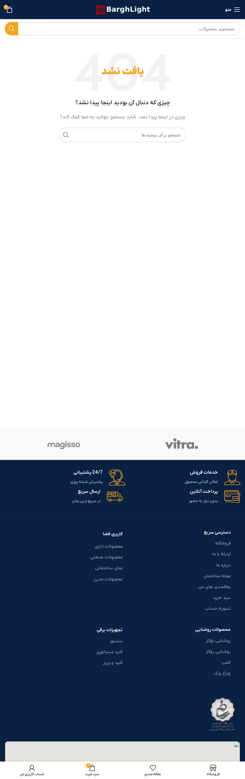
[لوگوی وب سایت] (122, 9)
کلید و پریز (112, 663)
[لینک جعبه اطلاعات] (184, 477)
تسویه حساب (218, 609)
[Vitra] (181, 444)
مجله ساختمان (217, 576)
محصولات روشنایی (213, 630)
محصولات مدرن (108, 579)
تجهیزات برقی (109, 630)
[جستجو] (11, 28)
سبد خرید (222, 598)
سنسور (116, 641)
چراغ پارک (222, 673)
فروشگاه (223, 543)
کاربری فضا (112, 534)
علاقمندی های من (214, 587)
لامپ (226, 662)
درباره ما (223, 565)
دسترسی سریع (217, 532)
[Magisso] (63, 444)
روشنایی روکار (218, 652)
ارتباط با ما (221, 554)
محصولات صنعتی (106, 557)
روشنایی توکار (218, 641)
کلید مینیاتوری (109, 652)
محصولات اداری (108, 546)
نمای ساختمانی (108, 568)
